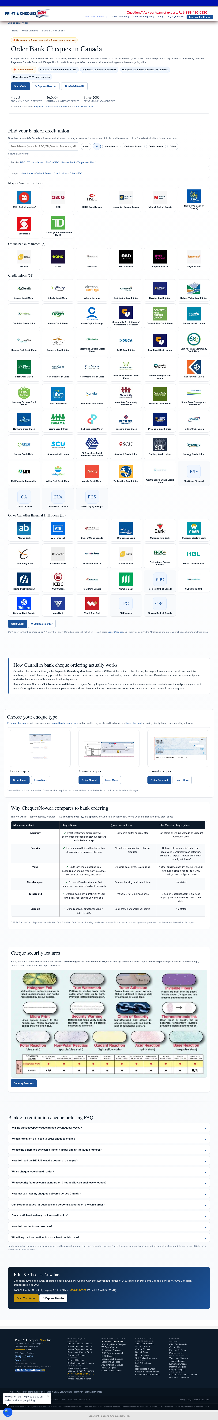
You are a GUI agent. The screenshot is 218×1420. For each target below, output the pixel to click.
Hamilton (79, 1392)
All (96, 146)
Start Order (20, 86)
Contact (194, 1400)
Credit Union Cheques (111, 1370)
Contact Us (20, 1360)
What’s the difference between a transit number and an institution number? (56, 1149)
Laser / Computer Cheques (80, 1343)
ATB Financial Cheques (112, 1365)
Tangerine (82, 162)
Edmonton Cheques (178, 1364)
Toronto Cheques (177, 1361)
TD (28, 162)
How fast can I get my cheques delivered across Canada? (46, 1193)
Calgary (55, 1392)
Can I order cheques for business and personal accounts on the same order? (58, 1204)
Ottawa (63, 1392)
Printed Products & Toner (79, 1379)
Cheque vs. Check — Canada (183, 1374)
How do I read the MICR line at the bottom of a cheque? (44, 1160)
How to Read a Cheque (146, 1369)
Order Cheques (30, 30)
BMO (48, 162)
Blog (137, 1366)
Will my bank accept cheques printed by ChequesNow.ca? (46, 1127)
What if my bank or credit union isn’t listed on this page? (45, 1237)
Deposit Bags (141, 1352)
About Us (173, 1341)
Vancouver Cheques (178, 1358)
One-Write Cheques (77, 1355)
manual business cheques (64, 723)
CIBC (56, 162)
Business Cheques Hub (180, 1377)
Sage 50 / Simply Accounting (81, 1371)
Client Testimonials (178, 1344)
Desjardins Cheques (110, 1362)
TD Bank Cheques (109, 1347)
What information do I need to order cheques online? (43, 1138)
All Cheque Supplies (144, 1343)
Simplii (93, 162)
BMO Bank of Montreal (112, 1353)
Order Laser (19, 780)
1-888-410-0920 (194, 12)
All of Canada (96, 1392)
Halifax (87, 1392)
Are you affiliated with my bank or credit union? (40, 1215)
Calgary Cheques (177, 1369)
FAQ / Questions (143, 1363)
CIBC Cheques (108, 1356)
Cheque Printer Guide (83, 106)
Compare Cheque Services (147, 1374)
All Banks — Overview (112, 1341)
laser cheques (133, 723)
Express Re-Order (177, 1350)
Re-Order (205, 1400)
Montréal (48, 1392)
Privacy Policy (176, 1353)
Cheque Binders (142, 1349)
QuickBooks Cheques (78, 1368)
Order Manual (89, 780)
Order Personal (159, 780)
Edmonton (38, 1392)
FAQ (79, 173)
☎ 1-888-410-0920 (74, 86)
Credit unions (156, 146)
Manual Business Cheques (80, 1346)
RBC (22, 162)
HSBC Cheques (108, 1368)
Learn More (40, 780)
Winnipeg (70, 1392)
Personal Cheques (76, 1360)
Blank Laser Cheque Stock (80, 1352)
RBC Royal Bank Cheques (113, 1344)
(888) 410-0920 (24, 1356)
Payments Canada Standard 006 (50, 106)
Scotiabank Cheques (111, 1350)
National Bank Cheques (112, 1359)
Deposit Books (142, 1355)
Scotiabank (38, 162)
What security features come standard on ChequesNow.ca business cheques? (58, 1182)
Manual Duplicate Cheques (80, 1349)
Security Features (24, 1083)
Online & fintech (133, 146)
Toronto (30, 1392)
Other (173, 146)
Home (15, 30)
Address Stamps (143, 1346)
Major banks (111, 146)
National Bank (68, 162)
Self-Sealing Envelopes (146, 1358)
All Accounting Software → (81, 1374)
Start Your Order (26, 1298)
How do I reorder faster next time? (31, 1226)
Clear (86, 146)
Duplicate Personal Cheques (81, 1363)
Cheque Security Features (147, 1372)
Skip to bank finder (18, 22)
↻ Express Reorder (45, 86)
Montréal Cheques (177, 1367)
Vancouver (21, 1392)
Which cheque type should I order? (32, 1171)
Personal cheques (16, 723)
